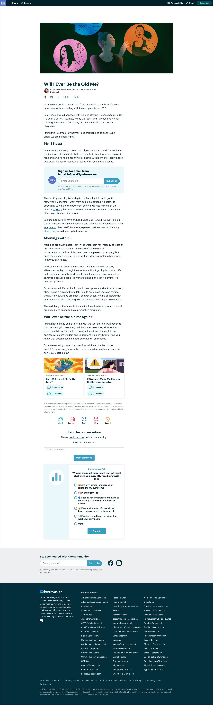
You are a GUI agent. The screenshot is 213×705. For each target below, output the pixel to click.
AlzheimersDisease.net (91, 610)
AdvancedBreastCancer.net (93, 597)
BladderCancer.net (89, 631)
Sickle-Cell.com (151, 640)
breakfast (74, 295)
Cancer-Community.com (92, 640)
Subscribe (204, 3)
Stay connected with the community (64, 556)
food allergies (51, 154)
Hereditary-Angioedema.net (125, 606)
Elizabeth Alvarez (60, 89)
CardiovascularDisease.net (93, 644)
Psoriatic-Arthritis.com (154, 627)
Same (107, 420)
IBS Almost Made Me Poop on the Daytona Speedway (104, 380)
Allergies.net (87, 606)
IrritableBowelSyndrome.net (125, 631)
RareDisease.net (151, 631)
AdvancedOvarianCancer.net (94, 602)
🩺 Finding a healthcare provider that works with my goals (97, 517)
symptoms (50, 227)
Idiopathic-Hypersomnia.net (125, 619)
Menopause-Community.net (125, 652)
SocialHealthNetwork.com (156, 657)
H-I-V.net (117, 610)
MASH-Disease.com (122, 648)
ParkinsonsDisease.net (154, 610)
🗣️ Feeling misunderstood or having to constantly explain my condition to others (98, 500)
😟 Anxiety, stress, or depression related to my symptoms (95, 486)
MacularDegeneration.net (124, 644)
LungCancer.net (120, 636)
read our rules (76, 437)
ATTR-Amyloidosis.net (91, 623)
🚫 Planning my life (88, 492)
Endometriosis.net (89, 669)
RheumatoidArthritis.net (155, 636)
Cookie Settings (135, 680)
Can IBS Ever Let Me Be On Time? (61, 380)
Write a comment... (56, 449)
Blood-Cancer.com (90, 636)
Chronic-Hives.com (90, 652)
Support (71, 420)
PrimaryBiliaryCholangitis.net (157, 619)
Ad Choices (45, 684)
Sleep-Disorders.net (153, 652)
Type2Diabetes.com (153, 669)
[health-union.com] (51, 592)
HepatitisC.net (119, 602)
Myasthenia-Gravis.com (123, 674)
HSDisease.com (120, 614)
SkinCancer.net (151, 648)
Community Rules (152, 680)
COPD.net (85, 661)
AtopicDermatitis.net (90, 619)
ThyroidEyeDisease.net (154, 665)
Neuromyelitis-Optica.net (155, 597)
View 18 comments (83, 442)
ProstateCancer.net (153, 623)
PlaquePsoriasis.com (153, 614)
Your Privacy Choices (116, 680)
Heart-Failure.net (120, 597)
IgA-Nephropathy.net (122, 623)
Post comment (84, 457)
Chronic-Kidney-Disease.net (94, 657)
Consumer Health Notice (92, 680)
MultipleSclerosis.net (122, 669)
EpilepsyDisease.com (91, 674)
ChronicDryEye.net (90, 648)
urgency (57, 209)
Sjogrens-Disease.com (154, 644)
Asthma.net (86, 614)
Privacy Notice (110, 186)
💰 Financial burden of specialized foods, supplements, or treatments (96, 509)
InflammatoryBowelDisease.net (127, 627)
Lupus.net (117, 640)
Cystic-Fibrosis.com (90, 665)
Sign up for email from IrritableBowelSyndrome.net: (78, 172)
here (53, 412)
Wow (94, 420)
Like (59, 420)
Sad (82, 420)
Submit (97, 531)
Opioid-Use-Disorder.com (156, 606)
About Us (44, 680)
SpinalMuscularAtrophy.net (156, 661)
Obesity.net (149, 602)
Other (81, 523)
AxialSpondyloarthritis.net (93, 627)
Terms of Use (67, 189)
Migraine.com (119, 665)
